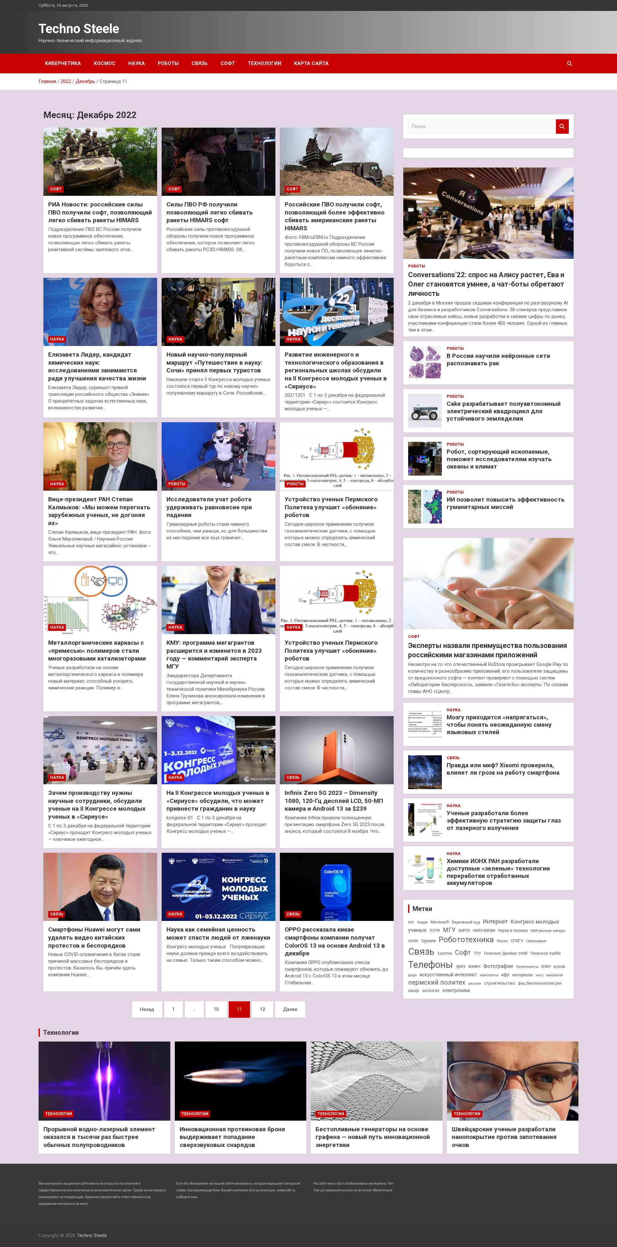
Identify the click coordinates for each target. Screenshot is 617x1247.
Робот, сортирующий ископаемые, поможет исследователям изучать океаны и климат (499, 459)
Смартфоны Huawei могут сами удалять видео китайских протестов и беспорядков (94, 937)
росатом (474, 983)
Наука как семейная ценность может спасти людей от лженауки (218, 933)
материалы (522, 975)
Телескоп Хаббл (545, 953)
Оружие (428, 940)
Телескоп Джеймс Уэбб (505, 953)
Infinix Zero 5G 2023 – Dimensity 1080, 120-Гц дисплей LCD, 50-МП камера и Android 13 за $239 (334, 800)
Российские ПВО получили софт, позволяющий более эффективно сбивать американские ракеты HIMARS (334, 216)
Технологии (264, 63)
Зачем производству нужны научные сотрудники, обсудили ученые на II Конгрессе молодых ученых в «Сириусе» (97, 804)
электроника (456, 990)
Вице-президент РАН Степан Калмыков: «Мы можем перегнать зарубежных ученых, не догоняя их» (99, 511)
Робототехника (466, 939)
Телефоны (430, 964)
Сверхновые (536, 941)
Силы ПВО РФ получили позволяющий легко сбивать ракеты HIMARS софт (209, 212)
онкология (554, 975)
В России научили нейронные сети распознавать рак (498, 359)
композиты (489, 975)
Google (422, 922)
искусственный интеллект (448, 975)
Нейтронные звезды (548, 931)
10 (216, 1009)
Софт (227, 63)
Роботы (168, 63)
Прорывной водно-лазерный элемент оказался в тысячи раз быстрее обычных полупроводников (99, 1137)
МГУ (449, 929)
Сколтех (444, 953)
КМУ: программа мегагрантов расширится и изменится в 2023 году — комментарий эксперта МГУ (214, 654)
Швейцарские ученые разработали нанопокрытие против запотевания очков (504, 1137)
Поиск (562, 126)
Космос (104, 63)
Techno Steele (79, 28)
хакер (413, 990)
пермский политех (436, 982)
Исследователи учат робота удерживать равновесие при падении (209, 507)
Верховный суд (466, 922)
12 (262, 1009)
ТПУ (477, 953)
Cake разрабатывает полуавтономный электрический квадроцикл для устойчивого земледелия (504, 411)
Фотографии (498, 966)
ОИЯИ (413, 941)
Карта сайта (311, 63)
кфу (505, 974)
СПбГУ (517, 940)
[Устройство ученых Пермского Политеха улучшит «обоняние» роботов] (337, 456)
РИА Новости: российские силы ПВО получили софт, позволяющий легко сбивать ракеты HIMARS (100, 212)
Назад (147, 1009)
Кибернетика (63, 63)
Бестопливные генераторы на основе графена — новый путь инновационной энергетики (373, 1137)
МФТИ (464, 930)
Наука (136, 63)
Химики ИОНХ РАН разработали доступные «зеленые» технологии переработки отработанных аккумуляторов (498, 872)
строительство (499, 983)
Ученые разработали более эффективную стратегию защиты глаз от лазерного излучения (504, 820)
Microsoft (440, 922)
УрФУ (460, 966)
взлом (559, 966)
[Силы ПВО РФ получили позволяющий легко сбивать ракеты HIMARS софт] (218, 161)
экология (430, 990)
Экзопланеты (527, 967)
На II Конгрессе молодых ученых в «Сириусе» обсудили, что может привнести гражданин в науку (217, 800)
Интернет (495, 921)
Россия (502, 941)
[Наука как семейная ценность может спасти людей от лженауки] (218, 886)
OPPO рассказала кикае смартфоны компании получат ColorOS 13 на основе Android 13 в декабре (335, 941)
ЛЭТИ (435, 930)
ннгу (539, 975)
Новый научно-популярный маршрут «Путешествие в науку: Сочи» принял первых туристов (214, 362)
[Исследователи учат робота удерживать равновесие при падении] (218, 456)
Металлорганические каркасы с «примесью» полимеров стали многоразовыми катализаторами (97, 650)
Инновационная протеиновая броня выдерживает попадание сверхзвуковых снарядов (232, 1137)
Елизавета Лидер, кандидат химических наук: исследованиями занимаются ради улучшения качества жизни (97, 366)
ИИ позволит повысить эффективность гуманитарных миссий (506, 503)
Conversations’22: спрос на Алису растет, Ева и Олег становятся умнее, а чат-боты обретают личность (486, 284)
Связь (200, 63)
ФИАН (474, 966)
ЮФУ (546, 966)
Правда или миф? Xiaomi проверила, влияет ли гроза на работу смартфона (503, 768)
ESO (411, 922)
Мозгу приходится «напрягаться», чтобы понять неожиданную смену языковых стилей (499, 725)
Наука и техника (513, 930)
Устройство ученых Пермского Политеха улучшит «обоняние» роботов (331, 507)
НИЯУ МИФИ (484, 930)
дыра (412, 975)
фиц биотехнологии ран (539, 983)
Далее (290, 1009)
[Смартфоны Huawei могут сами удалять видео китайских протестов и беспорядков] (100, 886)
